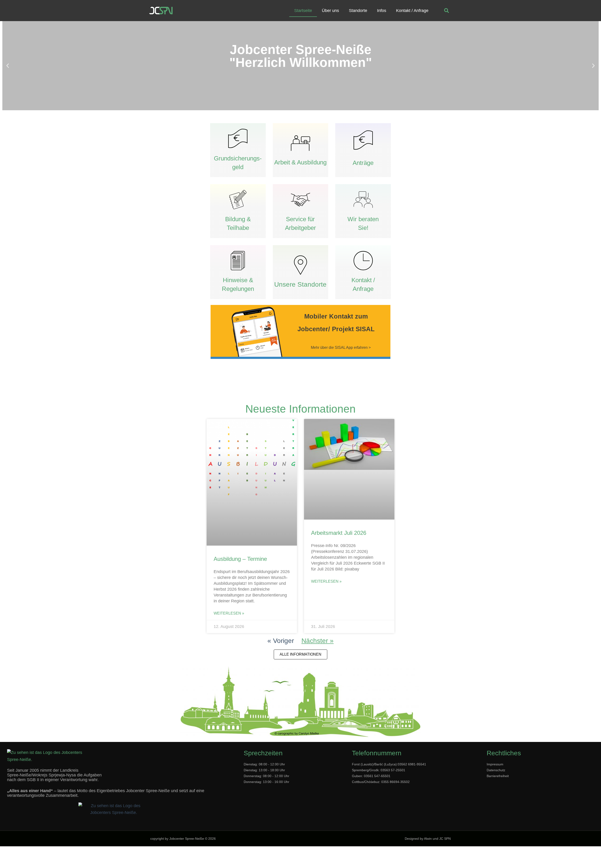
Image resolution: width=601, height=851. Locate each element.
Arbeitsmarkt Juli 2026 (338, 533)
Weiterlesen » (229, 613)
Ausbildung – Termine (240, 559)
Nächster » (317, 640)
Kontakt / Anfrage (412, 10)
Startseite (303, 10)
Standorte (358, 10)
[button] (446, 10)
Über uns (330, 10)
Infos (381, 10)
